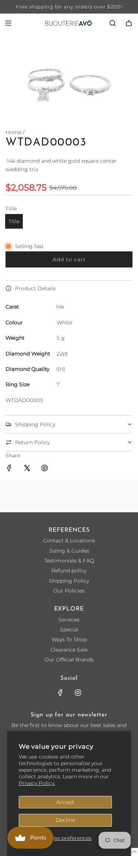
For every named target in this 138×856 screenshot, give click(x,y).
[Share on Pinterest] (44, 469)
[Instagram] (78, 693)
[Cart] (129, 23)
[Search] (113, 23)
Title (14, 221)
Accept (65, 802)
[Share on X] (27, 469)
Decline (65, 820)
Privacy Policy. (37, 783)
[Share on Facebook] (9, 469)
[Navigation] (8, 23)
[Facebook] (60, 693)
